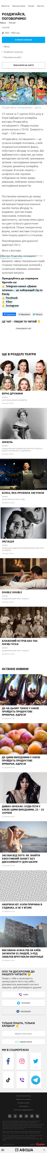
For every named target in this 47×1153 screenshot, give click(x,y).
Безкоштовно (19, 6)
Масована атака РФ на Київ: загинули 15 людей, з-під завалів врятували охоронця (22, 953)
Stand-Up (5, 6)
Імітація (8, 541)
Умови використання (23, 1096)
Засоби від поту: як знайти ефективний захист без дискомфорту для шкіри (21, 859)
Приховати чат (23, 328)
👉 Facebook (10, 297)
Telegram (25, 1003)
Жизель (7, 442)
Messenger (26, 1011)
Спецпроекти (24, 1106)
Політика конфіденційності (23, 1110)
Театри (5, 27)
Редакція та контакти (23, 1099)
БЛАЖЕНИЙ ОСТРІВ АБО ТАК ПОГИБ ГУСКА (20, 642)
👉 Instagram (10, 305)
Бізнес (31, 6)
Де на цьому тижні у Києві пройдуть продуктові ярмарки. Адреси (20, 711)
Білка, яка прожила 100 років (23, 493)
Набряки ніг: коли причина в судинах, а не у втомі (22, 906)
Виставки (41, 6)
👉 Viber (7, 301)
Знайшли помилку (13, 52)
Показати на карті (23, 65)
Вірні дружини (12, 393)
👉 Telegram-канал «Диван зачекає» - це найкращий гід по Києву (22, 290)
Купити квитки (23, 40)
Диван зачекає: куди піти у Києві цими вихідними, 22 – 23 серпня (23, 809)
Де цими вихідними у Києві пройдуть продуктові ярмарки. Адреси (21, 760)
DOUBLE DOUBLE (12, 592)
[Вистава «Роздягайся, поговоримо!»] (18, 255)
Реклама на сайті (12, 57)
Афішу (7, 46)
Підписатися (26, 1042)
